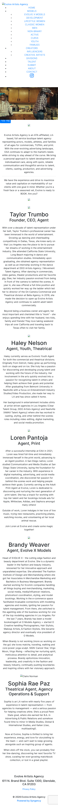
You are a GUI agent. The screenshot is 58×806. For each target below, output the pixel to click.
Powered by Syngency (29, 800)
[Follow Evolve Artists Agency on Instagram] (32, 76)
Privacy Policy (29, 789)
